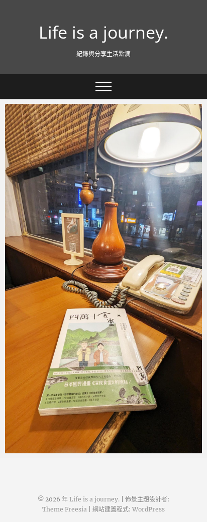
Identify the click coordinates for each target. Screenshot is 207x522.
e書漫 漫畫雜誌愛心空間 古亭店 (68, 448)
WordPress (148, 509)
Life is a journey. (103, 32)
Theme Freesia (64, 509)
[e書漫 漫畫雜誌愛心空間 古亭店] (103, 278)
